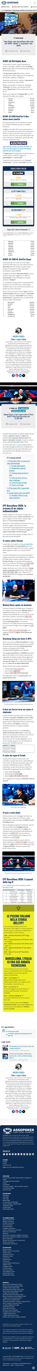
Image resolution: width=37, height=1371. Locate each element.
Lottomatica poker (8, 1205)
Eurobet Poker (7, 1207)
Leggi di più (18, 1121)
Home (3, 10)
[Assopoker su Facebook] (15, 1154)
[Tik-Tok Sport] (33, 1154)
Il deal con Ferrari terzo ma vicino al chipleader (18, 479)
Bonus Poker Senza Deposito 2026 (12, 1291)
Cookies (5, 1161)
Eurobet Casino (7, 1268)
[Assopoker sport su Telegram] (27, 1154)
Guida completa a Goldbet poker (12, 1204)
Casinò (5, 1183)
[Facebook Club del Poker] (21, 1154)
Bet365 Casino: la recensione (11, 1251)
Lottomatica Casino (8, 1254)
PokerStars (6, 1195)
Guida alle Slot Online (9, 1308)
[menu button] (34, 2)
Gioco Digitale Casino (9, 1271)
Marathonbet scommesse (10, 1244)
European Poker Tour (18, 411)
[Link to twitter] (23, 375)
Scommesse (6, 1184)
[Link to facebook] (13, 375)
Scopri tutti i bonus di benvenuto (17, 229)
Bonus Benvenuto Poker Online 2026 (13, 1289)
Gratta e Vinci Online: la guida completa (14, 1317)
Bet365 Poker (6, 1200)
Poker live (14, 408)
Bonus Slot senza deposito (10, 1310)
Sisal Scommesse (8, 1225)
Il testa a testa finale (16, 485)
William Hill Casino (8, 1273)
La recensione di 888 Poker (10, 1202)
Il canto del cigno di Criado (18, 483)
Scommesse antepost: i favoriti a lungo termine (16, 1301)
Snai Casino (6, 1261)
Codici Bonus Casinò (8, 1306)
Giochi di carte (7, 1190)
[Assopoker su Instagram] (4, 1154)
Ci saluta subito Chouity (17, 466)
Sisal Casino (6, 1258)
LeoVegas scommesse (9, 1228)
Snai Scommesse (7, 1226)
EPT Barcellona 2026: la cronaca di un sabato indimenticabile (18, 462)
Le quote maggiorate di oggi (11, 1305)
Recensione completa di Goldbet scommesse (15, 1237)
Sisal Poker (6, 1197)
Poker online (8, 10)
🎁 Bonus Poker (5, 7)
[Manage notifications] (33, 1368)
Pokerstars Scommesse (9, 1232)
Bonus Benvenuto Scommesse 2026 (13, 1294)
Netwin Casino (7, 1252)
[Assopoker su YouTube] (7, 1154)
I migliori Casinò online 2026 (11, 1288)
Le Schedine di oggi (8, 1188)
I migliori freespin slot (9, 1313)
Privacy (5, 1163)
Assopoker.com (7, 1135)
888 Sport (5, 1233)
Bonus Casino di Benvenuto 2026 (12, 1284)
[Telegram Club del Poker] (18, 1154)
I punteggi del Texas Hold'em (11, 1181)
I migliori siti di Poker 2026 (10, 1293)
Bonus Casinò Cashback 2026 (11, 1300)
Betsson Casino (7, 1249)
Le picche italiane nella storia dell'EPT (18, 493)
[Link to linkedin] (20, 375)
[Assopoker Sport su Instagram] (24, 1154)
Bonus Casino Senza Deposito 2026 (13, 1286)
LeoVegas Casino (7, 1266)
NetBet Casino (7, 1264)
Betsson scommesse (8, 1219)
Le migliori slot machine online (11, 1312)
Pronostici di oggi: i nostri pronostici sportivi (15, 1186)
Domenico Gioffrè (15, 1050)
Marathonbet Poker (8, 1209)
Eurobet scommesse (8, 1223)
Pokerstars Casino (8, 1256)
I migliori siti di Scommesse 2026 (12, 1298)
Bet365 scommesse (8, 1221)
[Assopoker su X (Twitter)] (12, 1154)
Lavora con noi (7, 1165)
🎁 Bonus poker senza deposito (20, 7)
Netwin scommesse (8, 1242)
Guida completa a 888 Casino (11, 1263)
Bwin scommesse (8, 1238)
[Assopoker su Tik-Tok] (10, 1154)
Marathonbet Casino (9, 1275)
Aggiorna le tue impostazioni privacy (13, 1167)
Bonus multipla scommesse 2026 (12, 1303)
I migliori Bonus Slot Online (10, 1315)
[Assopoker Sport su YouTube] (30, 1154)
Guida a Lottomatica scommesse (12, 1230)
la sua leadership (27, 544)
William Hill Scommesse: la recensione (14, 1240)
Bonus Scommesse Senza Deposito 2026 (14, 1296)
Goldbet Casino (7, 1259)
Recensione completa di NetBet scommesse (15, 1235)
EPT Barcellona (23, 408)
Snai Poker (6, 1199)
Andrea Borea (26, 51)
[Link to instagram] (16, 375)
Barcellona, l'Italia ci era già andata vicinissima (18, 496)
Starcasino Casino (8, 1270)
